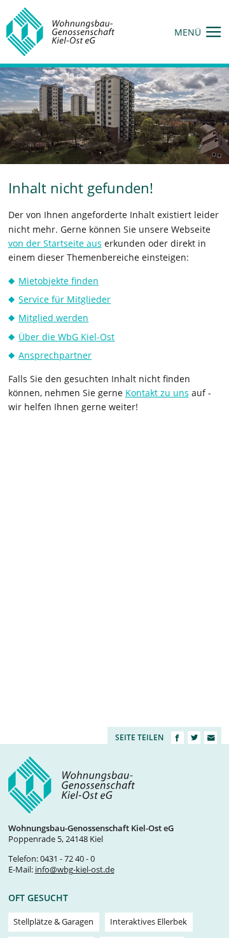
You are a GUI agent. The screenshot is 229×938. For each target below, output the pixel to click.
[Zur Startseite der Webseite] (60, 32)
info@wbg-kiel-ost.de (74, 869)
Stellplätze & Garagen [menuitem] (53, 921)
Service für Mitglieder (64, 299)
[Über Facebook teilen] (177, 737)
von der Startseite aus (55, 243)
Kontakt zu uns (157, 393)
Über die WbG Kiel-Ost (66, 337)
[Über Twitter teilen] (194, 737)
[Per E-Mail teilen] (210, 737)
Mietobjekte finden (58, 281)
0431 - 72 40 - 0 (67, 858)
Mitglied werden (53, 318)
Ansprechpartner (55, 355)
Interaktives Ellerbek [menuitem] (148, 921)
